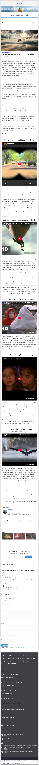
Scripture (11, 666)
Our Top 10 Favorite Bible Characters (7, 677)
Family (24, 18)
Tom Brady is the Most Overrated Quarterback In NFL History (12, 722)
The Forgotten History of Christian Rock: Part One (10, 720)
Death (31, 658)
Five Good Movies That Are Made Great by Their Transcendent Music (18, 541)
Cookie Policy (20, 763)
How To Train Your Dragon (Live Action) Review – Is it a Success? (30, 541)
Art (2, 655)
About (19, 24)
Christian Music (12, 658)
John (28, 661)
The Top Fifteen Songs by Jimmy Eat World (8, 690)
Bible (4, 656)
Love (2, 663)
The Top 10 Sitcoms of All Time (6, 693)
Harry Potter (14, 661)
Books (7, 655)
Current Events (14, 24)
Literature (34, 661)
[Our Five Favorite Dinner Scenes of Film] (7, 536)
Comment (3, 609)
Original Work (11, 21)
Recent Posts (8, 507)
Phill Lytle (10, 509)
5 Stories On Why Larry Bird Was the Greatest (9, 714)
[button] (11, 19)
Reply (5, 583)
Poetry (26, 663)
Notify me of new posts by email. (7, 643)
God (9, 661)
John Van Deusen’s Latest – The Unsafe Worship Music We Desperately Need (19, 747)
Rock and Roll (4, 666)
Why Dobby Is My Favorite (5, 712)
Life (31, 661)
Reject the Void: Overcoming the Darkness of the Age (15, 734)
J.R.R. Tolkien (21, 661)
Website (3, 633)
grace (11, 661)
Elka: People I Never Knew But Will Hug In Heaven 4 (15, 738)
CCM (10, 656)
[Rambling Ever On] (19, 6)
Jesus (25, 661)
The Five (18, 21)
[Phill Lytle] (5, 510)
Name (2, 623)
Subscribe (28, 556)
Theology (9, 18)
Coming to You (33, 563)
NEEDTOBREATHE (18, 663)
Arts (15, 18)
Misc (22, 21)
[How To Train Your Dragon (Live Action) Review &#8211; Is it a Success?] (31, 536)
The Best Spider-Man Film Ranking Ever (8, 685)
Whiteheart (32, 665)
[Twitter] (35, 510)
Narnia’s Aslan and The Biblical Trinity (8, 725)
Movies (10, 664)
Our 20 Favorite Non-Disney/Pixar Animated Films (10, 674)
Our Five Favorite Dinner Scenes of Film (6, 541)
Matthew (5, 663)
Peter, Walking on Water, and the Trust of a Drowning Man (11, 730)
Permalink (16, 577)
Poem (23, 663)
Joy (29, 661)
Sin (13, 665)
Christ (19, 655)
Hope (17, 661)
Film (10, 52)
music (14, 664)
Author (4, 507)
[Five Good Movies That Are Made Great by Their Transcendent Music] (19, 536)
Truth (28, 665)
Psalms (29, 663)
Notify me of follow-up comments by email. (9, 639)
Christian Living (5, 658)
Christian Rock (19, 658)
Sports (19, 18)
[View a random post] (36, 22)
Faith (34, 658)
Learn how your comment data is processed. (25, 647)
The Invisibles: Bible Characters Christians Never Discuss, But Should (11, 564)
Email (2, 628)
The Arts (4, 52)
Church (28, 658)
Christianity (26, 656)
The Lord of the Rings (23, 665)
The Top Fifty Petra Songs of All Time (7, 698)
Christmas (24, 658)
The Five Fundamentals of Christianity (8, 717)
